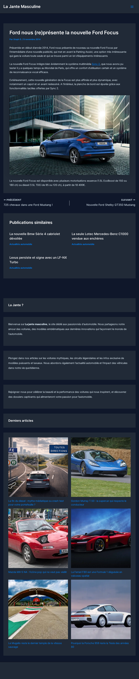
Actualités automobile (20, 244)
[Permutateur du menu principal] (132, 6)
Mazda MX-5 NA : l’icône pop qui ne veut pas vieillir (37, 572)
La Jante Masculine (22, 6)
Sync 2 (96, 64)
